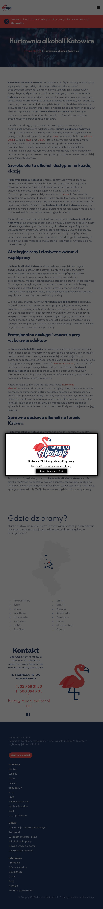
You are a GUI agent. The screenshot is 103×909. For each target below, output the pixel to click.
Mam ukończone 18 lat (51, 471)
